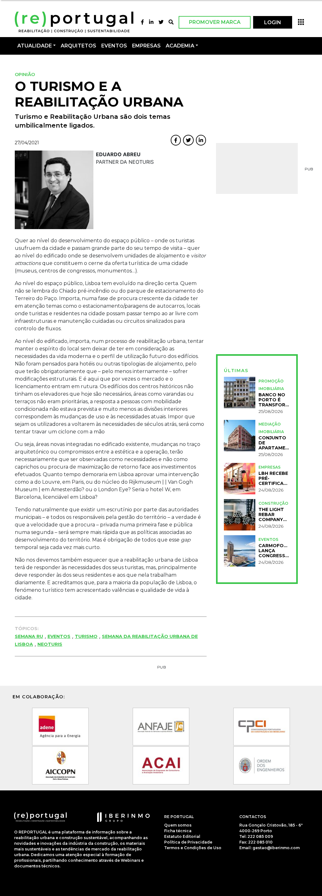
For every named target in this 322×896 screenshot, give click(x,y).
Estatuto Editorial (182, 836)
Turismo (86, 636)
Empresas (146, 46)
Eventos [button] (114, 46)
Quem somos (178, 825)
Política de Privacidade (188, 842)
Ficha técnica (178, 830)
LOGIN (272, 22)
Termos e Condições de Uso (192, 847)
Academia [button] (180, 46)
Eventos (58, 636)
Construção (273, 503)
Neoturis (49, 644)
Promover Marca (215, 22)
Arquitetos (78, 46)
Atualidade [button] (34, 46)
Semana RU (29, 636)
